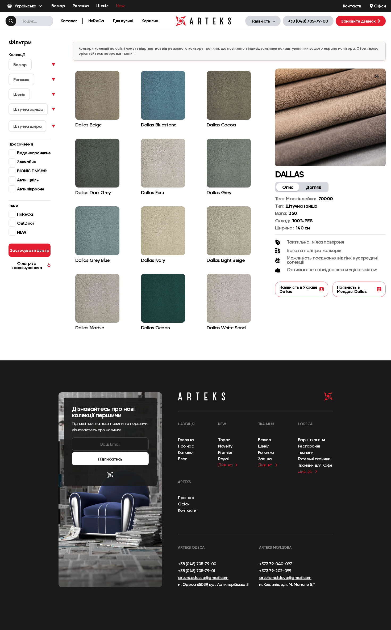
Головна (186, 439)
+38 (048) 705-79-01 (196, 570)
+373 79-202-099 (275, 570)
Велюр (58, 5)
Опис (287, 187)
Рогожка (81, 5)
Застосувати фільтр (29, 250)
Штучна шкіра (27, 126)
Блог (182, 458)
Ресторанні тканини (309, 449)
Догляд (314, 187)
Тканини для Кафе (315, 465)
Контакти (352, 6)
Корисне (150, 20)
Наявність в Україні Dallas (298, 289)
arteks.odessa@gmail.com (203, 577)
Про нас (186, 446)
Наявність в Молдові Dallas (352, 289)
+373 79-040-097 (275, 563)
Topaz (224, 439)
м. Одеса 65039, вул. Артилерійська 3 (213, 584)
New (120, 5)
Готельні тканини (314, 458)
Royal (223, 458)
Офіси (380, 5)
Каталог (69, 20)
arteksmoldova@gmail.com (285, 577)
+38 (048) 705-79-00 (308, 21)
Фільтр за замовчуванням (31, 265)
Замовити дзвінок (358, 21)
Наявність (260, 21)
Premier (225, 452)
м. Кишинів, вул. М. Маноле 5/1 (287, 584)
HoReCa (96, 20)
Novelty (225, 446)
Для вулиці (123, 20)
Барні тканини (311, 439)
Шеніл (102, 5)
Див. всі (225, 464)
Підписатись (110, 459)
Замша (265, 458)
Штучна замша (28, 109)
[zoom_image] (377, 77)
